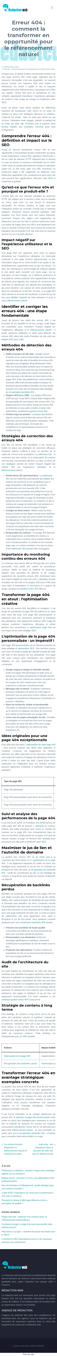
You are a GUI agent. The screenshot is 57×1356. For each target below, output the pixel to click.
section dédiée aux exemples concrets (23, 127)
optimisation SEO (26, 648)
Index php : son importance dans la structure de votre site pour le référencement (42, 1149)
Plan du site (28, 1354)
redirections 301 (15, 916)
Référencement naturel (11, 67)
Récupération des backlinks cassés (20, 1063)
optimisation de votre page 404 (41, 744)
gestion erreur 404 (39, 411)
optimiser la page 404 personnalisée (33, 1117)
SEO (51, 178)
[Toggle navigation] (52, 8)
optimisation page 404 (41, 627)
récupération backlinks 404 (22, 392)
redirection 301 (45, 454)
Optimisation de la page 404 (17, 1056)
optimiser (40, 826)
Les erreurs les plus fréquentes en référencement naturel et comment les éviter (15, 1149)
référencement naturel (17, 301)
